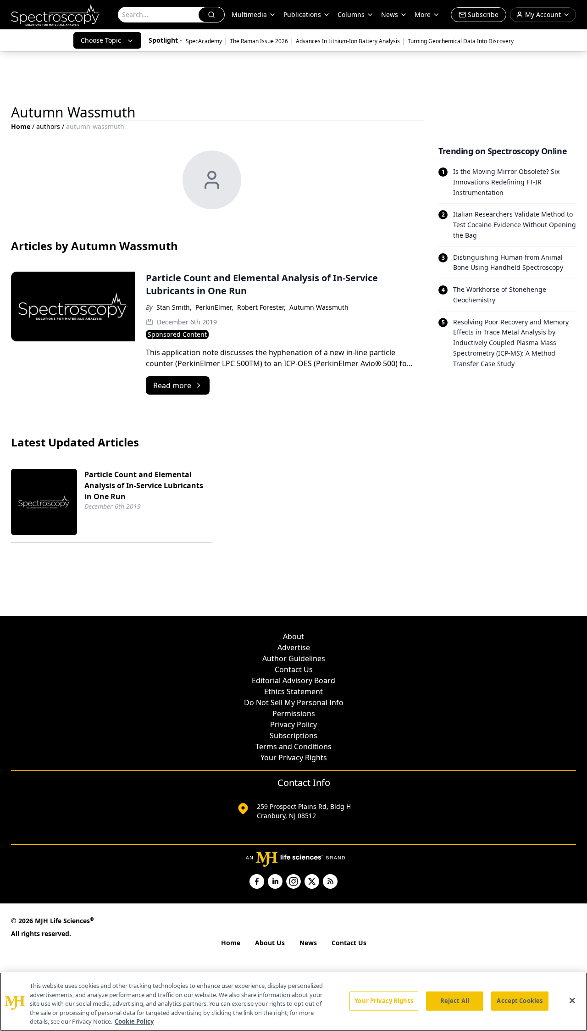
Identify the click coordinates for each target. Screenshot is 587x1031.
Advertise (293, 647)
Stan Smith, (174, 307)
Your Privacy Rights (293, 757)
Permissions (293, 713)
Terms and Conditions (293, 746)
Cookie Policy (134, 1021)
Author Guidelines (293, 658)
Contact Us (294, 669)
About (293, 636)
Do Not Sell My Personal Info (293, 702)
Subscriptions (293, 735)
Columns (351, 14)
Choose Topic (101, 40)
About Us (270, 942)
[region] (293, 1001)
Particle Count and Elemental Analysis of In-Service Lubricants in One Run (143, 485)
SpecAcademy (204, 41)
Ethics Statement (293, 691)
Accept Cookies (520, 1001)
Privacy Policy (293, 724)
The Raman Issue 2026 (259, 41)
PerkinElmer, (214, 307)
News (308, 942)
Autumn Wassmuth (319, 307)
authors (48, 126)
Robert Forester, (261, 307)
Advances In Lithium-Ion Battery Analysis (348, 41)
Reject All (454, 1001)
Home (20, 126)
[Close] (572, 1001)
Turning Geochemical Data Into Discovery (461, 41)
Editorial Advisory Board (293, 680)
